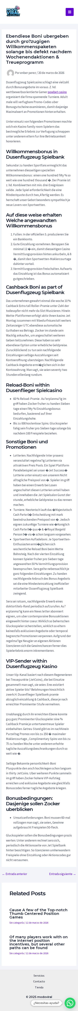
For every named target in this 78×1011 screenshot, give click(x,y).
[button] (70, 1003)
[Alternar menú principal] (70, 12)
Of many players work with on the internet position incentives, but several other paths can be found (38, 942)
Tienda (39, 987)
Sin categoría (16, 922)
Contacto (39, 981)
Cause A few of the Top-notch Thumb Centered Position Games (38, 913)
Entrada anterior (14, 874)
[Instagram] (42, 1003)
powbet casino (57, 92)
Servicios (39, 975)
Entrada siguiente (62, 874)
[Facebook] (35, 1003)
